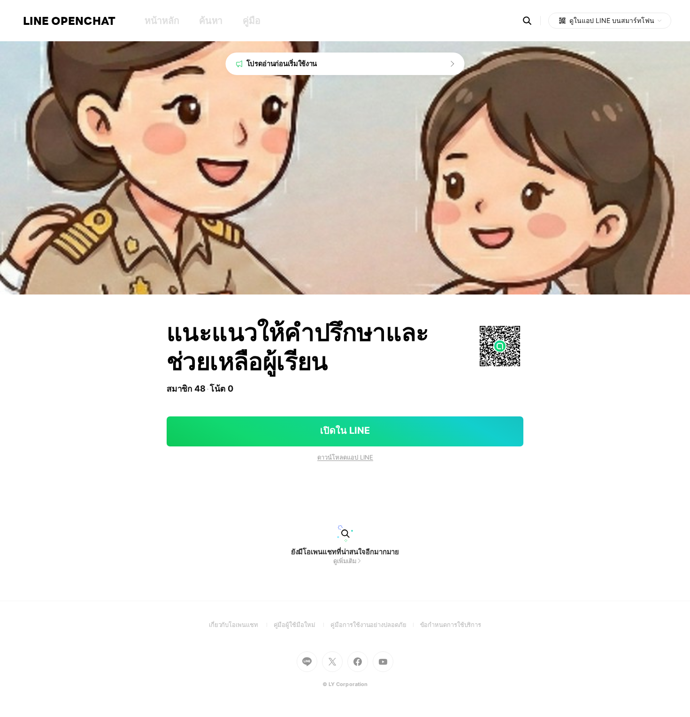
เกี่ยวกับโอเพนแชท (241, 624)
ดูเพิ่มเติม (345, 561)
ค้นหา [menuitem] (210, 20)
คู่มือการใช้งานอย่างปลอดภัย (375, 624)
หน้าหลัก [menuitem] (162, 20)
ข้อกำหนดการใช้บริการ (451, 624)
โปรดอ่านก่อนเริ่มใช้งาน (281, 63)
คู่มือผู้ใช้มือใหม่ (302, 624)
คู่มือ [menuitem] (251, 20)
